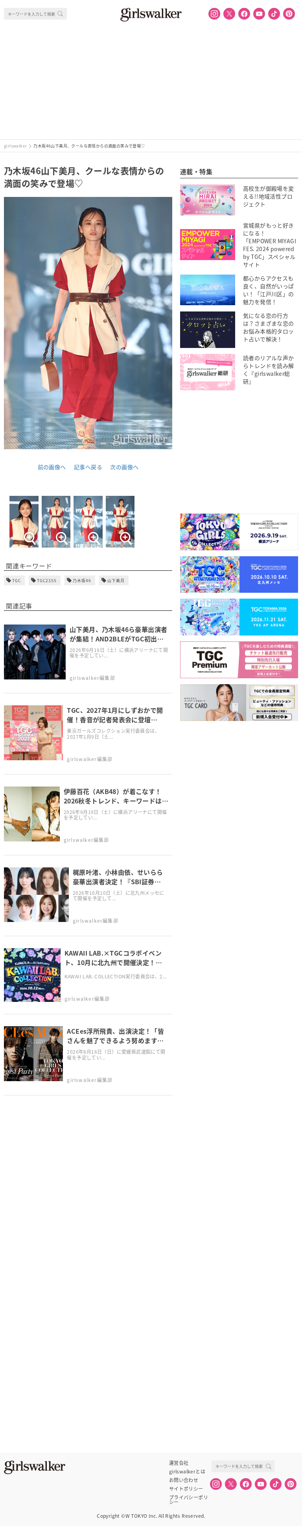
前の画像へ (52, 467)
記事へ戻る (88, 467)
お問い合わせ (183, 1480)
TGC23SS (47, 580)
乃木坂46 (82, 580)
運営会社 (179, 1462)
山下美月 (116, 580)
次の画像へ (124, 467)
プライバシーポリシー (188, 1497)
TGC (16, 580)
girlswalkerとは (187, 1471)
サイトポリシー (186, 1488)
